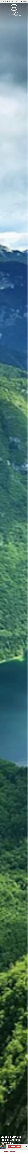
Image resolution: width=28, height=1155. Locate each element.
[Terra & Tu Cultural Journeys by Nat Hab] (14, 10)
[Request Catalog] (14, 1146)
